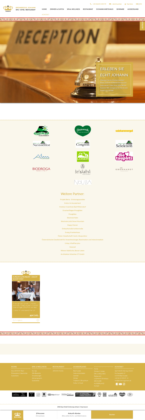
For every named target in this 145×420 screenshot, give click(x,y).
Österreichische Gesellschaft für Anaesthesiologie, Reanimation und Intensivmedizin (72, 240)
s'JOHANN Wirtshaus (104, 9)
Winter (75, 378)
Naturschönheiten (79, 373)
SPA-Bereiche (36, 373)
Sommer (76, 376)
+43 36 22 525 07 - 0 (121, 378)
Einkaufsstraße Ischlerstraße (72, 229)
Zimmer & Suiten (57, 9)
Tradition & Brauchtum (80, 380)
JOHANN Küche (58, 371)
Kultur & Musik (78, 383)
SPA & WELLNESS (73, 9)
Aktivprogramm (37, 378)
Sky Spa (34, 371)
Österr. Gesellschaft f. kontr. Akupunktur (72, 236)
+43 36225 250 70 (99, 4)
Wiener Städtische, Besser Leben (72, 250)
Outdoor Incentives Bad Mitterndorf (72, 207)
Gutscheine (14, 376)
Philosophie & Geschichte (19, 373)
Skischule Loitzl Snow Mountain (72, 221)
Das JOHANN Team (17, 371)
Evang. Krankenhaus (72, 232)
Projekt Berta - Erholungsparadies (72, 199)
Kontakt (45, 14)
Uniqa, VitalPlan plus (72, 243)
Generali (72, 247)
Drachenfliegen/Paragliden (72, 210)
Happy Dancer (72, 225)
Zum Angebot (17, 320)
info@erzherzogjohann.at (123, 380)
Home (44, 9)
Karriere (129, 4)
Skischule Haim (72, 218)
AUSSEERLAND (133, 9)
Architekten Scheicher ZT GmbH (72, 254)
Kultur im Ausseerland (72, 203)
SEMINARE (120, 9)
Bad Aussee (77, 371)
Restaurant (88, 9)
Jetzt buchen (117, 4)
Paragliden (72, 214)
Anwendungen (36, 376)
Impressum (84, 407)
